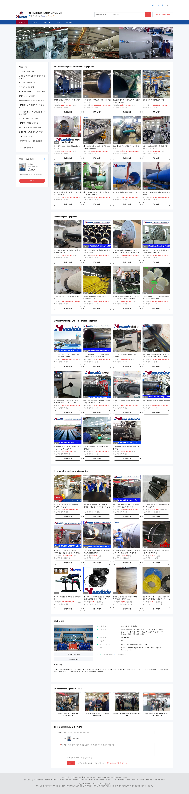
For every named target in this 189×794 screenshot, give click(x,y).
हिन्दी (128, 780)
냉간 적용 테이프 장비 (26, 71)
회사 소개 (47, 22)
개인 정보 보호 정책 (89, 777)
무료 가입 (159, 5)
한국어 (108, 780)
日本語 (55, 780)
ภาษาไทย (135, 780)
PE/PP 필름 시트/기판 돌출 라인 (30, 127)
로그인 (151, 5)
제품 (35, 22)
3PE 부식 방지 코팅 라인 (27, 96)
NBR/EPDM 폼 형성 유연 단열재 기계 (31, 100)
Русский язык (100, 780)
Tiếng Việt (149, 780)
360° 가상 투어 (75, 654)
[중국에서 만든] (30, 4)
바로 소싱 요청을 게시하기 (117, 763)
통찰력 (125, 777)
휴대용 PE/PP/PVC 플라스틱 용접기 (31, 132)
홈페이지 (22, 22)
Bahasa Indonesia (160, 780)
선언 (71, 777)
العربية (114, 780)
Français (61, 780)
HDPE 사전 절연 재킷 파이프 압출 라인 (32, 91)
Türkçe (142, 780)
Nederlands (121, 780)
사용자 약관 (77, 777)
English (33, 780)
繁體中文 (47, 780)
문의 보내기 (68, 112)
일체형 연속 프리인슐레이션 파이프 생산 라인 (32, 77)
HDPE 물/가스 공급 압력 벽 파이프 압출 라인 (31, 106)
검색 (58, 22)
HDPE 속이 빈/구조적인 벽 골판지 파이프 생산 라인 (32, 113)
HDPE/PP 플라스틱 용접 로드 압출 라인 (31, 142)
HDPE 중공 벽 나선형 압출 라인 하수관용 (156, 400)
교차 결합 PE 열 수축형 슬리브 (29, 118)
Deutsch (75, 780)
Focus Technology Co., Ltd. (97, 784)
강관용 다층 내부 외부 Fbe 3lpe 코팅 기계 (127, 192)
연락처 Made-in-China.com (105, 777)
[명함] (44, 159)
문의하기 (69, 22)
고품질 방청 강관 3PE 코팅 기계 (153, 100)
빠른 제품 (118, 777)
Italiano (91, 780)
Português (83, 780)
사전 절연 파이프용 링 (26, 87)
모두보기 (57, 677)
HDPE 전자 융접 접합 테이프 (28, 123)
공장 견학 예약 (74, 659)
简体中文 (40, 780)
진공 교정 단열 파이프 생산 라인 (30, 82)
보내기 (71, 763)
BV (115, 654)
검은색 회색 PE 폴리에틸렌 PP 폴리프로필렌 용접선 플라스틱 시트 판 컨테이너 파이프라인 (156, 599)
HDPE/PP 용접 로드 (25, 136)
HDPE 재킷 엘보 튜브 (26, 148)
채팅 (32, 169)
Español (68, 780)
